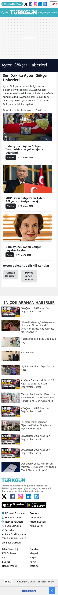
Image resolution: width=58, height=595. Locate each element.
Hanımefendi (9, 566)
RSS (9, 581)
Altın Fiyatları (37, 526)
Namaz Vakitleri (14, 521)
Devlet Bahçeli (29, 276)
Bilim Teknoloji (10, 549)
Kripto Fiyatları (38, 521)
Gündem (34, 549)
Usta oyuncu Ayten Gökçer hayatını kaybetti (23, 248)
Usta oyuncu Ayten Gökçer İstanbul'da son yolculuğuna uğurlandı (24, 149)
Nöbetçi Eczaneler (15, 513)
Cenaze (10, 274)
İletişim (34, 566)
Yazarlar (9, 530)
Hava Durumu (13, 517)
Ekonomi (35, 513)
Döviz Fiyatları (37, 517)
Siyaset (6, 561)
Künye (33, 561)
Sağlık (33, 557)
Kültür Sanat (9, 553)
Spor (4, 557)
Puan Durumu (13, 526)
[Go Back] (52, 590)
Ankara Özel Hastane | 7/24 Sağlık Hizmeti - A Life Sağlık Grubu (14, 538)
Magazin (34, 553)
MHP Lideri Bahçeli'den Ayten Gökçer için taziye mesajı (25, 199)
